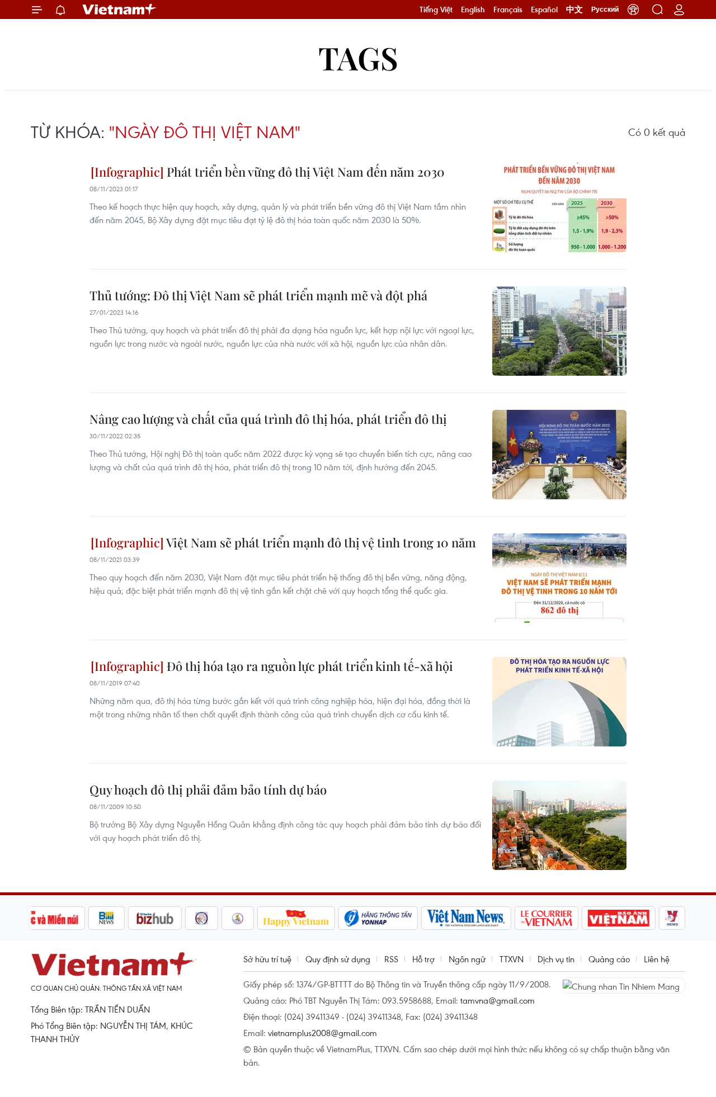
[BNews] (106, 918)
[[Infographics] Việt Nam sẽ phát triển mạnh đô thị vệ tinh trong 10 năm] (559, 578)
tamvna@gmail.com (497, 1000)
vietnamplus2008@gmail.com (322, 1032)
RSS (391, 958)
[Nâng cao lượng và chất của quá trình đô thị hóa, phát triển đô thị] (559, 454)
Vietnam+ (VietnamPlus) (120, 9)
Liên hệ (657, 958)
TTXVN (512, 958)
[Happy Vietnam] (296, 918)
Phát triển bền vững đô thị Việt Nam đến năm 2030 (304, 171)
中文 (574, 9)
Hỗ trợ (423, 958)
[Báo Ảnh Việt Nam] (619, 918)
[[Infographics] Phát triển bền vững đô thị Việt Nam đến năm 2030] (559, 207)
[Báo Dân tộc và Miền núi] (44, 918)
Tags (358, 57)
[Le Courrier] (546, 918)
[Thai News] (238, 918)
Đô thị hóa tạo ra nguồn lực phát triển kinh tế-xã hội (308, 666)
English (473, 9)
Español (544, 9)
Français (507, 9)
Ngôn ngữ (467, 958)
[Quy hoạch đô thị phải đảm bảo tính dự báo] (559, 825)
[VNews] (672, 918)
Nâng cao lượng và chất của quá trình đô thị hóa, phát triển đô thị (268, 418)
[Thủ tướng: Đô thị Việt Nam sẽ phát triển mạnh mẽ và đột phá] (559, 331)
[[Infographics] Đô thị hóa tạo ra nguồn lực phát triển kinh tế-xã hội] (559, 701)
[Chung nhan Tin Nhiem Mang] (623, 985)
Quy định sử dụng (337, 958)
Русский (605, 9)
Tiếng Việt (436, 9)
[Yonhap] (378, 918)
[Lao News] (202, 918)
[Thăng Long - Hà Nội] (633, 9)
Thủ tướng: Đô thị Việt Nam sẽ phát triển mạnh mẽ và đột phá (258, 295)
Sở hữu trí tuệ (267, 958)
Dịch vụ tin (556, 958)
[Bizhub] (155, 918)
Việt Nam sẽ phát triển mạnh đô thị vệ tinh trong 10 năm (320, 542)
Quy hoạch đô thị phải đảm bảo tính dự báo (208, 789)
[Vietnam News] (466, 918)
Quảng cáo (609, 958)
